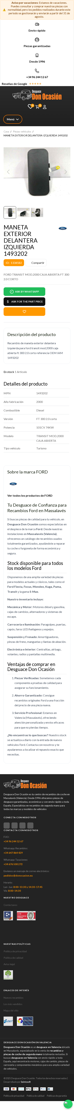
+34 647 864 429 (13, 852)
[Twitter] (22, 825)
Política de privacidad (15, 951)
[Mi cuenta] (44, 107)
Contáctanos (10, 905)
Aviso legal (9, 964)
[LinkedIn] (30, 825)
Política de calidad (13, 957)
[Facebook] (7, 825)
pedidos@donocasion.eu (18, 875)
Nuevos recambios (13, 997)
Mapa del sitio (11, 1010)
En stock (9, 371)
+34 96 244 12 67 (37, 77)
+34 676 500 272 (13, 864)
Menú (10, 119)
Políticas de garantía (57, 1095)
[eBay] (14, 825)
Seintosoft (26, 1082)
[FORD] (62, 228)
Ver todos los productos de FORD (29, 495)
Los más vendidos (13, 1004)
